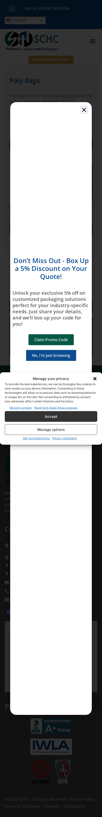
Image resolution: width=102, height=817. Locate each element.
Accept (51, 416)
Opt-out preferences (36, 438)
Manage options (51, 429)
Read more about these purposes (56, 407)
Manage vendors (20, 407)
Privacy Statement (64, 438)
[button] (95, 378)
